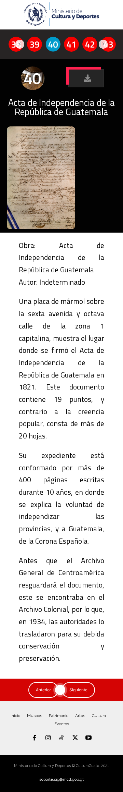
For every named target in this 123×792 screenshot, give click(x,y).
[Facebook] (34, 738)
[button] (86, 78)
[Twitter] (75, 738)
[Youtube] (88, 738)
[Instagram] (48, 738)
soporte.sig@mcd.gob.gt (61, 779)
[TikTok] (61, 738)
